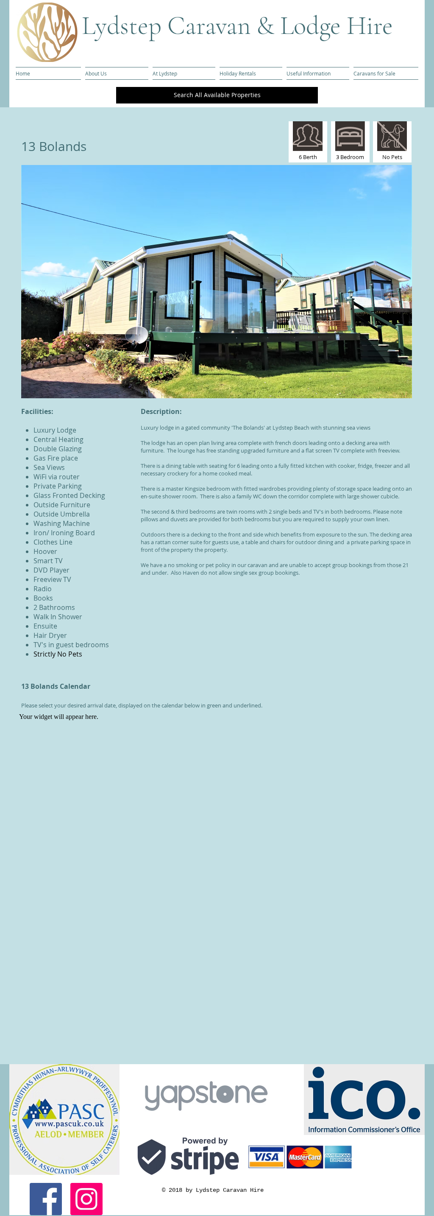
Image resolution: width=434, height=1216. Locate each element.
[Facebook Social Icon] (46, 1199)
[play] (391, 391)
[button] (216, 281)
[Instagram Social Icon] (86, 1199)
